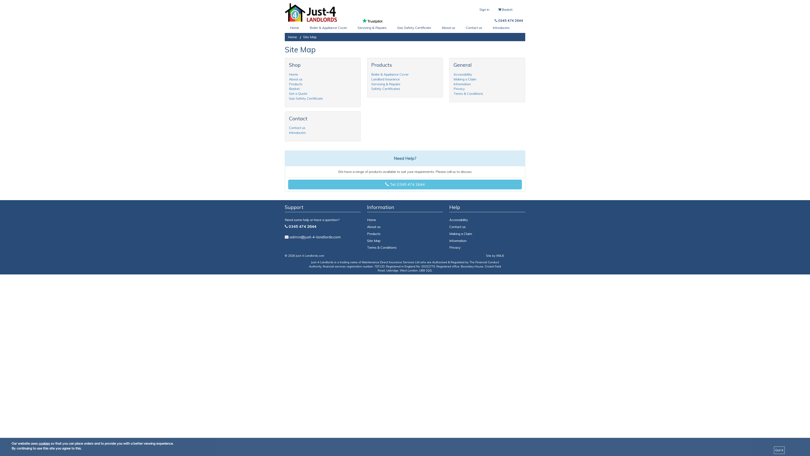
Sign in (484, 9)
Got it (779, 450)
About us (448, 28)
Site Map (374, 241)
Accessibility (463, 74)
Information (462, 84)
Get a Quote (298, 93)
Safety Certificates (385, 89)
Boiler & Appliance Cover (328, 28)
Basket (507, 9)
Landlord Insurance (385, 79)
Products (295, 84)
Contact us (474, 28)
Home (294, 28)
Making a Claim (465, 79)
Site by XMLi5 (495, 255)
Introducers (501, 28)
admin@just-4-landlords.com (315, 237)
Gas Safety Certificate (414, 28)
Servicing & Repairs (372, 28)
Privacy (459, 89)
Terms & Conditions (468, 93)
